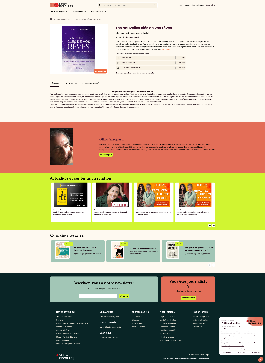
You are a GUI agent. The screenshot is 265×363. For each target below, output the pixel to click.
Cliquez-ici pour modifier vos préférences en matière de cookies (186, 358)
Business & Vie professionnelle (68, 344)
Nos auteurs (78, 11)
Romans (59, 320)
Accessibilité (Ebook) (90, 83)
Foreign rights (137, 323)
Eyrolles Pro (165, 333)
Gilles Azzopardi (132, 37)
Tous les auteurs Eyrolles (109, 316)
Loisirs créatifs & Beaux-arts (67, 333)
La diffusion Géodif (167, 330)
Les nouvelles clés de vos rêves (88, 19)
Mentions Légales (167, 337)
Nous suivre (210, 5)
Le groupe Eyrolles (167, 316)
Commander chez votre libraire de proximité (135, 73)
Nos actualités (97, 11)
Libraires (135, 320)
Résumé (55, 83)
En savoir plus (106, 154)
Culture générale (63, 330)
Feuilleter (100, 71)
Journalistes (137, 316)
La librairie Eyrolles (167, 327)
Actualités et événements (110, 327)
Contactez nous (188, 298)
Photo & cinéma (62, 340)
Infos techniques (70, 83)
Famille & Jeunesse (64, 327)
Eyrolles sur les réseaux (109, 337)
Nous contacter (138, 327)
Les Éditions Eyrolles (168, 320)
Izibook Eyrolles (199, 323)
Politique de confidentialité (170, 340)
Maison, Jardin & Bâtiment (66, 337)
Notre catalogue (57, 11)
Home (51, 19)
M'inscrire (124, 296)
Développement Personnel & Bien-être (72, 323)
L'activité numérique (168, 323)
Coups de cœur (64, 316)
